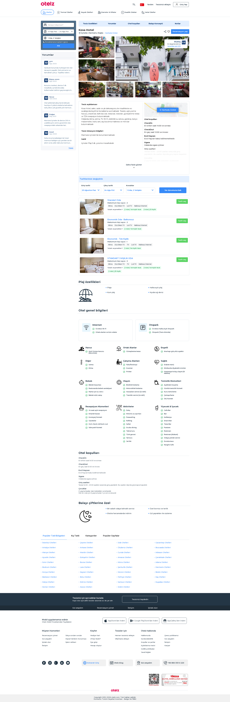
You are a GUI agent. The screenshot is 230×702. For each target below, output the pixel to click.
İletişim (131, 608)
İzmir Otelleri (48, 562)
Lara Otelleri (85, 567)
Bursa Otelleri (86, 562)
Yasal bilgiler (146, 652)
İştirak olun (153, 608)
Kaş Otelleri (160, 577)
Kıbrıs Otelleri (124, 562)
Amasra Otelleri (124, 557)
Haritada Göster (169, 110)
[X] (56, 663)
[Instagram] (50, 663)
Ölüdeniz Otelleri (125, 547)
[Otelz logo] (47, 5)
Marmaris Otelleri (163, 567)
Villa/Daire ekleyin (122, 639)
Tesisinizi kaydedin (140, 599)
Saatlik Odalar (131, 12)
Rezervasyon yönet (105, 608)
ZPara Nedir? (95, 639)
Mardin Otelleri (86, 552)
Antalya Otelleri (49, 547)
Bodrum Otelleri (49, 567)
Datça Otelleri (48, 582)
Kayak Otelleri (87, 12)
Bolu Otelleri (85, 577)
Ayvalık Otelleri (48, 557)
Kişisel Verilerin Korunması (76, 639)
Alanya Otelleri (48, 552)
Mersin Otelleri (124, 572)
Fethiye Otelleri (124, 577)
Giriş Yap (183, 4)
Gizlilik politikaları (148, 649)
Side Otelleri (123, 543)
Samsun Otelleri (125, 582)
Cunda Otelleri (124, 552)
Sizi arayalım (77, 608)
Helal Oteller (150, 12)
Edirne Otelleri (86, 582)
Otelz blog (118, 663)
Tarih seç (182, 201)
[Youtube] (68, 663)
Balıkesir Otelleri (49, 577)
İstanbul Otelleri (49, 543)
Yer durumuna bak (172, 190)
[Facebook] (44, 663)
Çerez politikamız (171, 635)
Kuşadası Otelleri (162, 582)
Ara (58, 46)
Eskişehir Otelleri (87, 557)
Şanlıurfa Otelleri (125, 567)
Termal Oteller (66, 12)
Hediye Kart (95, 635)
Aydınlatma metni (148, 645)
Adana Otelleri (161, 562)
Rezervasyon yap (180, 31)
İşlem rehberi (71, 642)
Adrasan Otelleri (162, 552)
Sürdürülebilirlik (147, 639)
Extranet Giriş (93, 663)
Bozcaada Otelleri (163, 547)
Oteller (49, 12)
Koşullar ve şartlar (148, 642)
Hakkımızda (145, 635)
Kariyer (167, 645)
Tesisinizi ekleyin (163, 5)
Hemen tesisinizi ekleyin (124, 635)
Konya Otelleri (48, 572)
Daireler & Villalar (108, 12)
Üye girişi (93, 642)
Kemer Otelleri (48, 587)
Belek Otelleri (161, 572)
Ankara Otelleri (86, 547)
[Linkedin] (62, 663)
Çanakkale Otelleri (163, 557)
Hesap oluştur (96, 645)
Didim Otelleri (124, 587)
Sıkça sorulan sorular (74, 635)
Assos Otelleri (86, 587)
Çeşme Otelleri (86, 543)
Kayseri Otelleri (86, 572)
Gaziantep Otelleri (163, 543)
